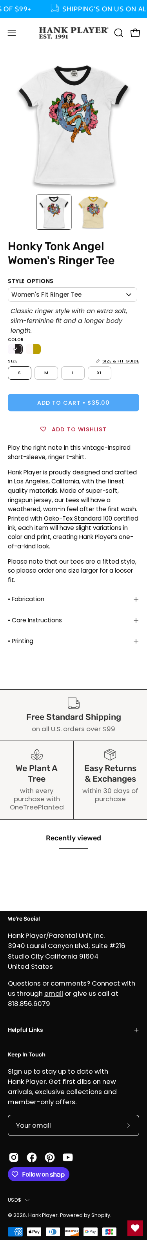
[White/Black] (15, 349)
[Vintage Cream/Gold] (33, 349)
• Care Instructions (35, 620)
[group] (73, 9)
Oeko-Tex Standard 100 (78, 518)
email (53, 993)
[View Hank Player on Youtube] (68, 1157)
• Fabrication (26, 599)
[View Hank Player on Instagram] (14, 1157)
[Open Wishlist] (135, 1228)
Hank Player (43, 1215)
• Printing (20, 641)
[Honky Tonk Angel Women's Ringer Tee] (53, 212)
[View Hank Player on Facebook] (32, 1157)
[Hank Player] (74, 33)
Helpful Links (25, 1030)
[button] (118, 32)
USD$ (14, 1200)
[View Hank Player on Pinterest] (50, 1157)
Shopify (100, 1215)
